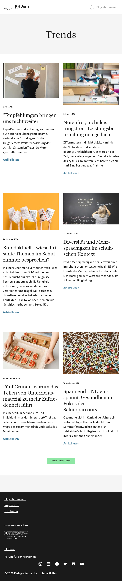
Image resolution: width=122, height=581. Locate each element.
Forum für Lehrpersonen (20, 557)
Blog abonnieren (107, 7)
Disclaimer (11, 511)
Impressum (11, 505)
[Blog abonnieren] (92, 7)
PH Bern (9, 549)
